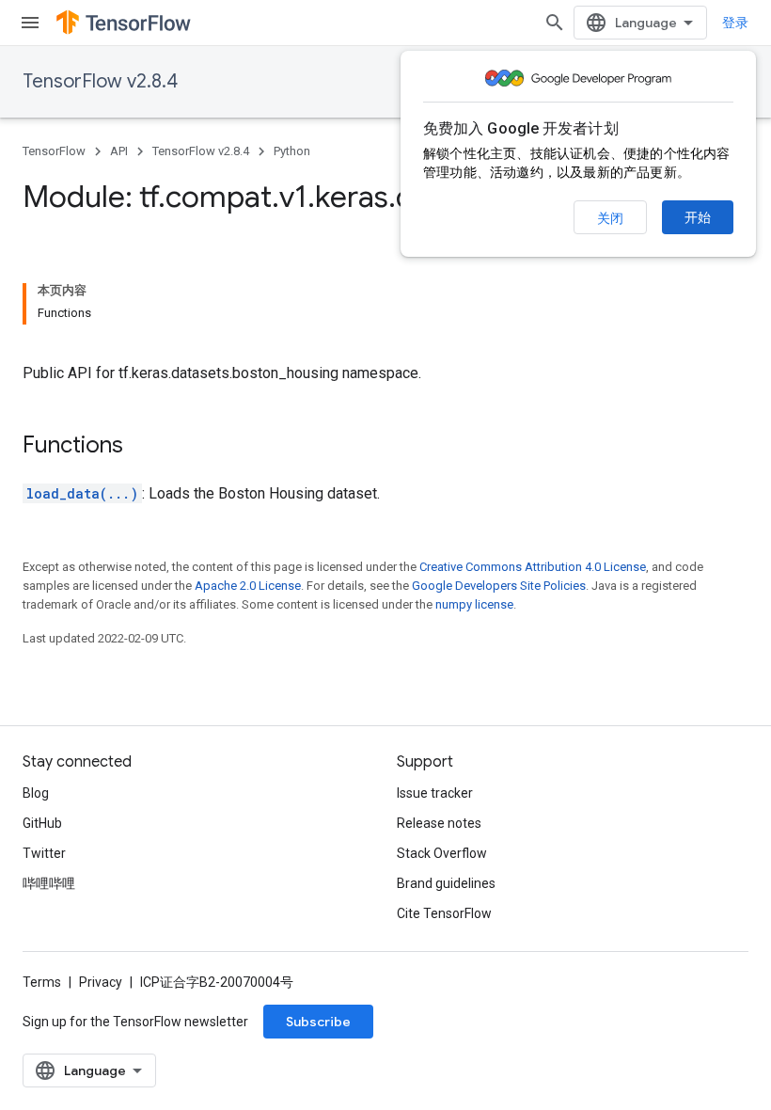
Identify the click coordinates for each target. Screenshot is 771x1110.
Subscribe (318, 1021)
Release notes (439, 823)
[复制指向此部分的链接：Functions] (142, 447)
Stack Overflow (442, 853)
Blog (36, 793)
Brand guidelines (446, 883)
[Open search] (554, 22)
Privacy (100, 982)
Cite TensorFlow (444, 913)
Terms (42, 982)
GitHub (42, 823)
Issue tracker (435, 793)
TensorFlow (54, 151)
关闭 (610, 218)
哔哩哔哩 (49, 883)
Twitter (44, 853)
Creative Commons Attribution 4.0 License (532, 567)
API (119, 151)
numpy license (474, 604)
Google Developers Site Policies (499, 586)
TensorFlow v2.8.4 (100, 81)
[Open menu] (30, 22)
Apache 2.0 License (248, 586)
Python (292, 151)
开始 (697, 217)
